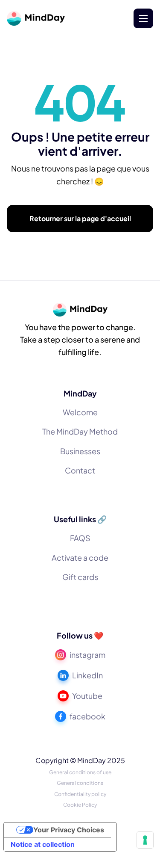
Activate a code (80, 557)
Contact (80, 470)
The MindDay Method (80, 431)
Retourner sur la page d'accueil (80, 218)
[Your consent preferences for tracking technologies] (145, 840)
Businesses (80, 451)
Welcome (80, 412)
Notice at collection (43, 844)
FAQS (80, 538)
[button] (143, 18)
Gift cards (80, 577)
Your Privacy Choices (68, 829)
